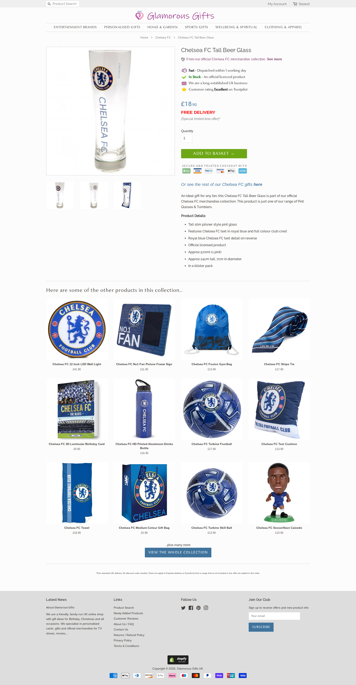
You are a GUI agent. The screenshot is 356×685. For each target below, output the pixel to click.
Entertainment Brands (75, 27)
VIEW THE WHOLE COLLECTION (178, 552)
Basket (304, 4)
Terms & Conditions (126, 646)
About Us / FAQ (124, 624)
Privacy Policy (123, 640)
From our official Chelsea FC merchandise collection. (234, 59)
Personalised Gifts (122, 27)
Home (144, 37)
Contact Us (121, 629)
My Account (277, 4)
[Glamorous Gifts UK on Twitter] (183, 608)
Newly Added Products (128, 613)
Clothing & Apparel (283, 27)
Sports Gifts (196, 27)
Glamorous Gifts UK (190, 668)
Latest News (56, 600)
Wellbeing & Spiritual (236, 27)
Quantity (187, 131)
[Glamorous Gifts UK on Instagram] (206, 608)
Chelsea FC (163, 37)
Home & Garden (163, 27)
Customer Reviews (126, 618)
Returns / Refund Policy (129, 635)
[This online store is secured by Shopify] (178, 663)
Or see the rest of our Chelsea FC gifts (221, 184)
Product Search (124, 607)
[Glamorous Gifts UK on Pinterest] (198, 608)
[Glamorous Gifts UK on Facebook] (191, 608)
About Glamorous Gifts (60, 607)
